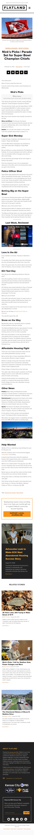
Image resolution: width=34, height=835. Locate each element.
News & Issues (11, 48)
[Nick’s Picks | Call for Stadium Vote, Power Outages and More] (17, 650)
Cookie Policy (20, 828)
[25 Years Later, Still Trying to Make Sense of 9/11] (17, 601)
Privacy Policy (13, 828)
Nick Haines (19, 66)
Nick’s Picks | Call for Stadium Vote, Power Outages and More (16, 663)
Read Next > (9, 574)
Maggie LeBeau (8, 716)
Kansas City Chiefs (10, 493)
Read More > (5, 625)
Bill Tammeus (7, 617)
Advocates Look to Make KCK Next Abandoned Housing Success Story (17, 553)
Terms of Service (27, 828)
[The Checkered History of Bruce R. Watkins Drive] (17, 700)
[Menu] (29, 8)
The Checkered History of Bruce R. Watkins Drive (16, 713)
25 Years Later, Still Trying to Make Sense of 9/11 (16, 613)
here (26, 131)
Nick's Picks (24, 48)
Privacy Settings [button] (6, 828)
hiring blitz (5, 454)
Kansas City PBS (14, 752)
